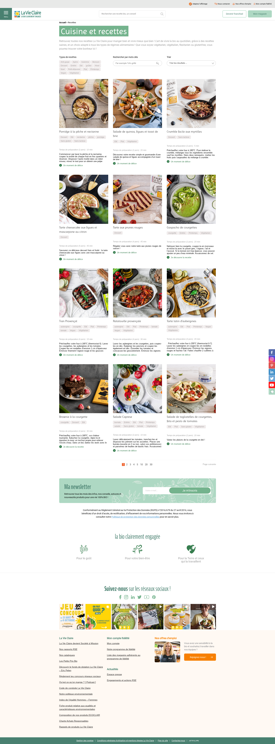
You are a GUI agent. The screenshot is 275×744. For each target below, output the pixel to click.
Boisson (95, 62)
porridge (100, 137)
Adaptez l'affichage (200, 4)
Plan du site (163, 741)
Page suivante (209, 464)
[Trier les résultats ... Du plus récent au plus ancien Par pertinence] (191, 63)
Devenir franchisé (234, 14)
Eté (81, 66)
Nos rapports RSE (68, 649)
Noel (63, 69)
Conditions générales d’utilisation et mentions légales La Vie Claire (125, 741)
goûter (89, 66)
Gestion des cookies (84, 741)
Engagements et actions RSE (121, 680)
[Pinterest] (272, 365)
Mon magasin (260, 14)
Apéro (75, 62)
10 (141, 464)
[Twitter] (272, 378)
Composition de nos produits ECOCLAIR (79, 715)
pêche (91, 137)
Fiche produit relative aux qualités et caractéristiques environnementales (77, 707)
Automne (85, 62)
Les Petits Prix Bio (68, 661)
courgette (172, 233)
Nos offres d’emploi (243, 4)
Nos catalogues (67, 655)
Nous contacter (224, 4)
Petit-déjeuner (74, 69)
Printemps (94, 69)
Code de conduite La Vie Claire (75, 688)
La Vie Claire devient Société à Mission (78, 643)
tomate (64, 330)
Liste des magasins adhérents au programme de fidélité (123, 657)
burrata (117, 422)
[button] (72, 616)
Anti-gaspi (65, 62)
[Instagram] (272, 359)
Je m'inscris (189, 490)
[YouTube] (272, 385)
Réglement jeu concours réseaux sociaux (80, 676)
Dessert (64, 66)
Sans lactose (79, 141)
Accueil (62, 22)
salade (117, 426)
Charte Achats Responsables (73, 721)
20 (146, 464)
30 (151, 464)
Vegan (63, 73)
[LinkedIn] (272, 372)
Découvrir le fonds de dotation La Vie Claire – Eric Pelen (81, 669)
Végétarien (74, 73)
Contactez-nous (178, 741)
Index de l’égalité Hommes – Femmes (78, 700)
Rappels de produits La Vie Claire (76, 727)
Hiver (97, 66)
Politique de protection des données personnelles (135, 517)
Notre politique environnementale (76, 694)
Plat (85, 69)
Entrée (73, 66)
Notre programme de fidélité (121, 649)
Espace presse (114, 674)
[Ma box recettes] (272, 391)
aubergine (65, 327)
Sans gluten (66, 141)
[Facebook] (272, 352)
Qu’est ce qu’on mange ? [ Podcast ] (77, 682)
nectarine (81, 137)
